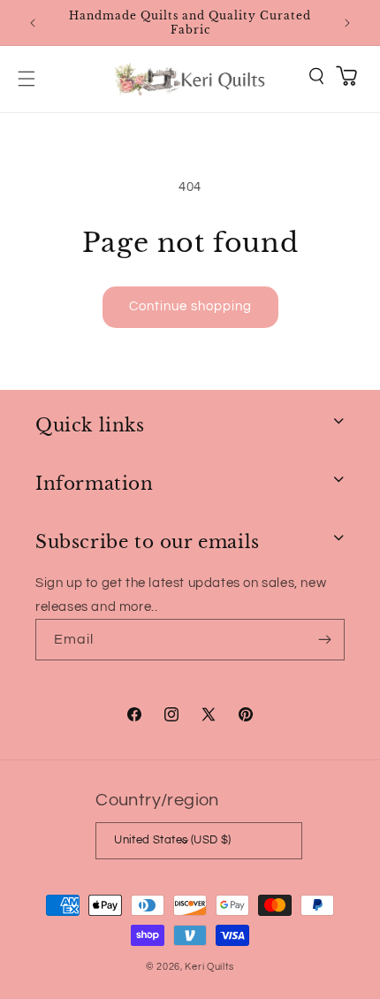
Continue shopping (190, 306)
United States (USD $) (172, 840)
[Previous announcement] (32, 23)
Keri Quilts (209, 967)
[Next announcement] (347, 23)
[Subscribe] (324, 639)
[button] (26, 78)
